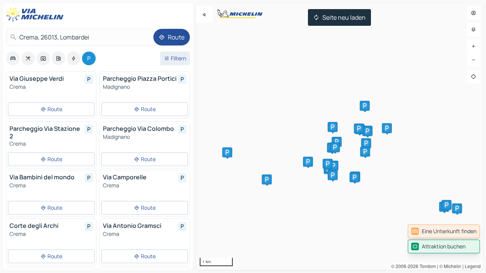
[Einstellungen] (473, 29)
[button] (337, 142)
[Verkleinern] (473, 60)
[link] (444, 231)
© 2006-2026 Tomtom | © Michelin (426, 266)
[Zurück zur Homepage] (36, 14)
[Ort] (473, 76)
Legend (473, 266)
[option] (13, 58)
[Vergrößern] (473, 46)
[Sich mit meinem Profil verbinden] (473, 13)
